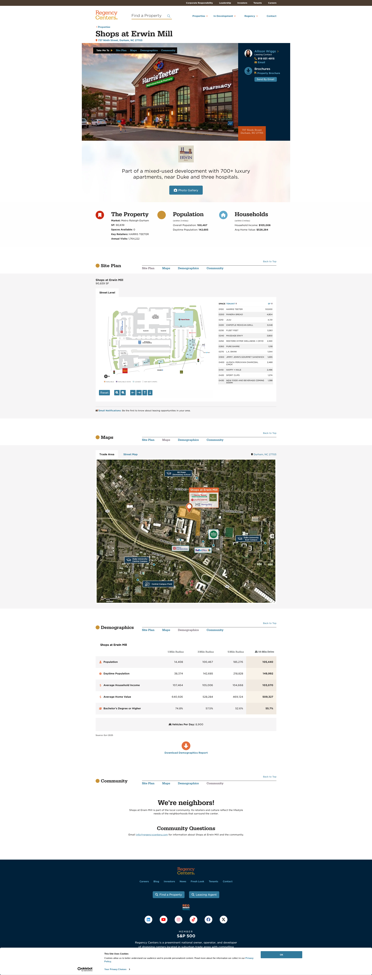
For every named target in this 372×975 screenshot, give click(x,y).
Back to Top (269, 261)
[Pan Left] (133, 392)
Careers (272, 3)
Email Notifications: (110, 410)
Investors (242, 3)
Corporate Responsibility (199, 3)
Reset (104, 392)
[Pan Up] (144, 392)
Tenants (257, 3)
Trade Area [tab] (106, 454)
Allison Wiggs (265, 51)
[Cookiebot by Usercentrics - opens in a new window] (85, 969)
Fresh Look (197, 881)
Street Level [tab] (107, 292)
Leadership (225, 3)
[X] (223, 919)
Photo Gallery (188, 190)
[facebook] (208, 919)
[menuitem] (195, 17)
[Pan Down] (150, 392)
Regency (249, 16)
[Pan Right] (139, 392)
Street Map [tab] (130, 454)
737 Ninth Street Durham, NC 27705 (252, 132)
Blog (156, 881)
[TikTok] (193, 919)
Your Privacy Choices (115, 969)
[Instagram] (178, 919)
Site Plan (121, 50)
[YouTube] (163, 919)
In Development (223, 16)
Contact (271, 16)
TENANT (231, 304)
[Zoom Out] (123, 392)
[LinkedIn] (148, 919)
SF (269, 304)
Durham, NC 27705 (265, 454)
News (183, 881)
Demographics (149, 50)
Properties (198, 16)
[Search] (169, 16)
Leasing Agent (206, 894)
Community (168, 50)
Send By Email (265, 79)
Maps (133, 50)
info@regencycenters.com (152, 834)
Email (261, 62)
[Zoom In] (117, 392)
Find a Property (170, 894)
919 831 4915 (264, 58)
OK (281, 954)
